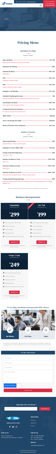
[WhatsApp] (16, 427)
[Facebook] (10, 427)
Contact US (14, 242)
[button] (41, 5)
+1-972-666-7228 (49, 3)
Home (2, 19)
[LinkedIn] (13, 427)
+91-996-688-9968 (49, 5)
